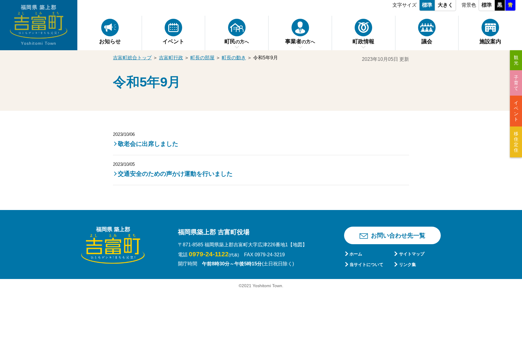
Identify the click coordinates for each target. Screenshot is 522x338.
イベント (516, 111)
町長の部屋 (202, 57)
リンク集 (407, 264)
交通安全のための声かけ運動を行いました (175, 173)
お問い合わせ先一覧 (398, 235)
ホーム (356, 253)
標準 (427, 5)
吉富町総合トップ (132, 57)
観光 (516, 60)
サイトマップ (411, 253)
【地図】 (297, 244)
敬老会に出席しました (148, 143)
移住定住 (516, 142)
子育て (516, 83)
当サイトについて (366, 264)
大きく (445, 5)
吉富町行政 (171, 57)
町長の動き (234, 57)
